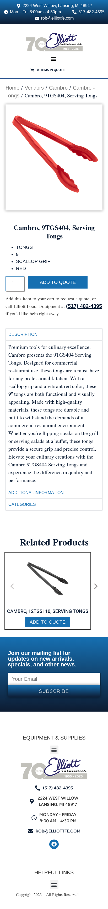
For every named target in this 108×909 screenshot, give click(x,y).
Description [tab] (22, 334)
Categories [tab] (22, 504)
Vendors (34, 88)
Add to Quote (58, 282)
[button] (53, 58)
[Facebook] (54, 844)
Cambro (58, 88)
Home (12, 88)
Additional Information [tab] (36, 492)
